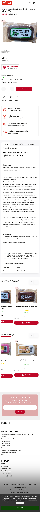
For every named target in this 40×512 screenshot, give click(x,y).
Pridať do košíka (24, 89)
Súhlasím (20, 508)
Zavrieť (34, 103)
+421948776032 (6, 468)
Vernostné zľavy (6, 441)
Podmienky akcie (12, 68)
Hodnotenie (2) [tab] (18, 144)
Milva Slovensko (6, 471)
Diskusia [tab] (31, 144)
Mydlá (18, 267)
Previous (32, 282)
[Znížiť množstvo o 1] (3, 89)
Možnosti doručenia (10, 82)
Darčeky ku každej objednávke (10, 439)
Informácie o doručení (8, 448)
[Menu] (37, 3)
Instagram (11, 477)
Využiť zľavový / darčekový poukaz (11, 450)
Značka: (5, 51)
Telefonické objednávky (8, 452)
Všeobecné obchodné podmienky (20, 490)
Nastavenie (20, 503)
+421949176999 (6, 473)
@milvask (23, 477)
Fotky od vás (32, 484)
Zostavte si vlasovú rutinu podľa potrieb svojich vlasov (18, 434)
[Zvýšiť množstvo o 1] (12, 89)
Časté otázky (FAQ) (20, 487)
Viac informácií (33, 500)
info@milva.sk (5, 466)
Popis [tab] (6, 144)
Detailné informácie (7, 75)
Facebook (7, 477)
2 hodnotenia (13, 14)
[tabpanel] (26, 305)
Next (36, 282)
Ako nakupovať (5, 445)
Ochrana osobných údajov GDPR (20, 492)
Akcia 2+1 (4, 436)
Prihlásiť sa (20, 412)
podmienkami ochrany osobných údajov (20, 402)
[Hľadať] (30, 3)
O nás (6, 484)
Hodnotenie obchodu (17, 484)
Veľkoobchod (5, 443)
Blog (2, 454)
